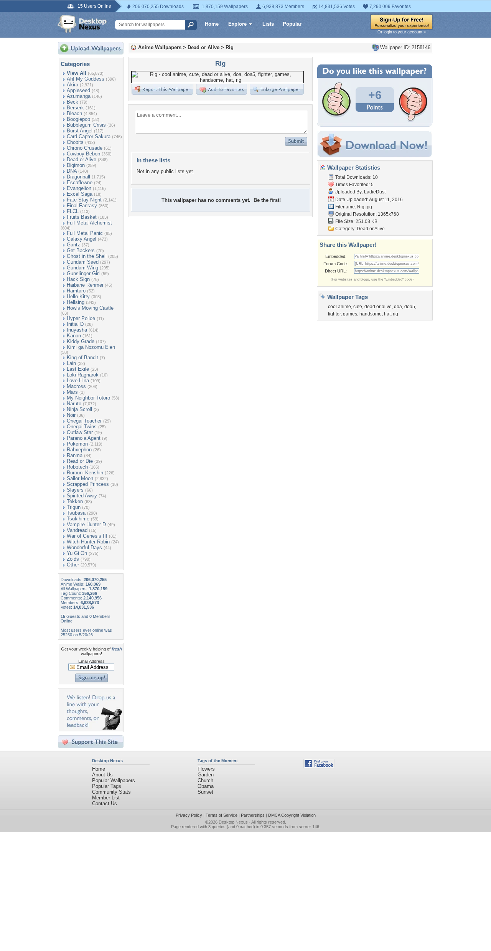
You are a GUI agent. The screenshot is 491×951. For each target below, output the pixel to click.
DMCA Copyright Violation (292, 815)
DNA (72, 171)
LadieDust (375, 192)
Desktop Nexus (233, 822)
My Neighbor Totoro (88, 398)
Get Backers (81, 250)
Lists (268, 24)
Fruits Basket (82, 217)
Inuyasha (77, 330)
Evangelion (79, 188)
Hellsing (75, 302)
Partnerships (253, 815)
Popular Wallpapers (113, 780)
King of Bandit (82, 357)
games (350, 314)
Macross (76, 386)
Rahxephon (79, 449)
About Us (102, 775)
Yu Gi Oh (77, 553)
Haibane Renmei (85, 285)
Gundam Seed (83, 262)
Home (212, 24)
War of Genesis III (87, 536)
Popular (292, 24)
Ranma (74, 455)
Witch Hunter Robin (88, 542)
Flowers (206, 769)
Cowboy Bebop (83, 154)
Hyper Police (81, 318)
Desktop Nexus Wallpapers (82, 24)
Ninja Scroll (79, 409)
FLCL (73, 211)
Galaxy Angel (81, 239)
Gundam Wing (82, 268)
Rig (230, 47)
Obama (206, 786)
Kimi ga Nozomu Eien (91, 347)
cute (357, 306)
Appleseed (78, 90)
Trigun (74, 507)
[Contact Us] (93, 728)
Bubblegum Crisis (86, 125)
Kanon (74, 335)
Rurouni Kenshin (85, 473)
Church (205, 780)
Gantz (73, 245)
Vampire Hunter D (86, 524)
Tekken (75, 501)
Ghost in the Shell (87, 256)
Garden (206, 775)
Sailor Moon (80, 478)
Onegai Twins (82, 426)
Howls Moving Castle (90, 308)
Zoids (73, 559)
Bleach (74, 113)
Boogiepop (78, 119)
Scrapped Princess (88, 484)
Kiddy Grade (80, 341)
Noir (71, 415)
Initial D (75, 324)
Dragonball (78, 177)
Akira (72, 85)
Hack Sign (78, 279)
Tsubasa (76, 513)
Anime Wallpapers (159, 47)
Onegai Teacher (84, 421)
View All (76, 73)
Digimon (76, 165)
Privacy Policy (189, 815)
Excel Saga (79, 194)
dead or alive (378, 306)
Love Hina (78, 380)
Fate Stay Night (84, 200)
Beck (72, 102)
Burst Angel (79, 131)
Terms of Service (221, 815)
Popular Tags (106, 786)
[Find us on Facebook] (319, 766)
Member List (106, 798)
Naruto (74, 403)
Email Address (91, 661)
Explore (237, 24)
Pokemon (77, 444)
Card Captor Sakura (88, 136)
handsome (370, 314)
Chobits (75, 142)
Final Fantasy (82, 205)
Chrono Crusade (84, 148)
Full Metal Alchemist (89, 223)
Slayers (75, 490)
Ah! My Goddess (85, 79)
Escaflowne (79, 182)
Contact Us (104, 803)
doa (398, 306)
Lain (71, 363)
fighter (334, 314)
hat (387, 314)
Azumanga (79, 96)
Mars (72, 392)
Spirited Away (82, 496)
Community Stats (111, 792)
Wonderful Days (84, 547)
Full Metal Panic (85, 233)
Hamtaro (76, 291)
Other (73, 565)
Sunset (205, 792)
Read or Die (80, 461)
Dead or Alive (81, 159)
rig (395, 314)
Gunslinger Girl (83, 273)
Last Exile (78, 369)
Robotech (77, 467)
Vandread (77, 530)
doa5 (409, 306)
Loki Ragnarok (83, 375)
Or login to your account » (401, 32)
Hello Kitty (78, 296)
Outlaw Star (80, 432)
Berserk (75, 108)
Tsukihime (78, 519)
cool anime (339, 306)
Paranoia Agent (84, 438)
